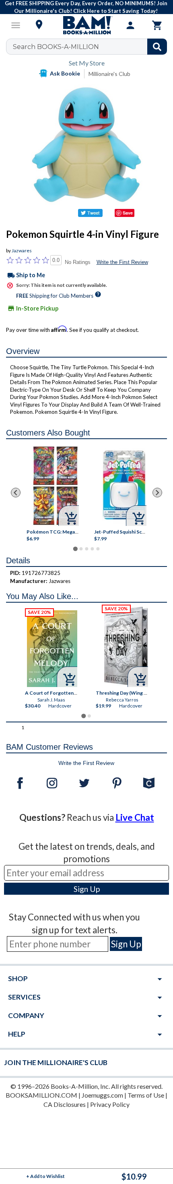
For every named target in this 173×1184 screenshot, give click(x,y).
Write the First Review (122, 262)
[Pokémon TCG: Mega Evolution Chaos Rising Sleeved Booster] (55, 486)
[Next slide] (157, 492)
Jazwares (22, 250)
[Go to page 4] (92, 548)
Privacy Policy (110, 1104)
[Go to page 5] (97, 548)
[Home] (86, 25)
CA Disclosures (64, 1104)
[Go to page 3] (86, 548)
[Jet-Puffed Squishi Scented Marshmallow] (124, 486)
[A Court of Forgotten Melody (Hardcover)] (52, 648)
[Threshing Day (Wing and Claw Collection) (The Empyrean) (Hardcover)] (126, 647)
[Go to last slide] (16, 492)
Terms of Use (146, 1095)
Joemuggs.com (102, 1095)
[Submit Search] (157, 47)
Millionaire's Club (109, 73)
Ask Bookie (65, 73)
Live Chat (134, 817)
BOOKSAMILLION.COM (41, 1095)
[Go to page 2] (80, 548)
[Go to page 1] (75, 548)
